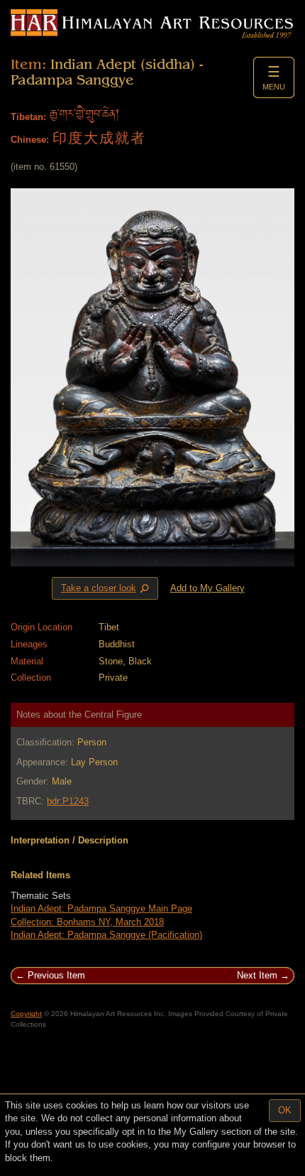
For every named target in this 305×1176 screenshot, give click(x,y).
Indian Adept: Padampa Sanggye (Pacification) (106, 934)
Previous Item (56, 975)
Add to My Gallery (207, 588)
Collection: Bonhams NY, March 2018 (87, 922)
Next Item (257, 975)
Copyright (26, 1014)
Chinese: (30, 139)
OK (285, 1110)
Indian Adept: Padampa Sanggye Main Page (101, 908)
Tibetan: (28, 117)
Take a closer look (106, 589)
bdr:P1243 (68, 801)
